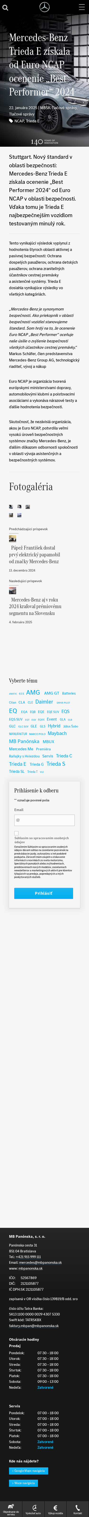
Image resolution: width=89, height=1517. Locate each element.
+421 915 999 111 (28, 1256)
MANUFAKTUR (18, 734)
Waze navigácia (24, 1483)
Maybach (57, 733)
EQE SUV (53, 712)
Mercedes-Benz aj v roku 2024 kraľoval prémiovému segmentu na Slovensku (35, 606)
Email (18, 809)
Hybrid (54, 726)
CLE (30, 702)
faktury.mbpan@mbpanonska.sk (34, 1325)
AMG (33, 692)
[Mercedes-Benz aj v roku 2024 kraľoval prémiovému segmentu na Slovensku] (44, 590)
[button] (82, 7)
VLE (42, 772)
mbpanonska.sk (30, 1268)
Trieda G (37, 764)
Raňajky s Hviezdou (24, 756)
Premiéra (43, 749)
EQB (33, 712)
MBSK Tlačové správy (58, 108)
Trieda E (32, 121)
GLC (12, 726)
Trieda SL (16, 771)
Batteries (69, 693)
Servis (47, 756)
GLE (34, 726)
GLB (70, 720)
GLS (43, 726)
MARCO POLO (37, 734)
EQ (13, 710)
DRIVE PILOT (63, 703)
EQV (34, 720)
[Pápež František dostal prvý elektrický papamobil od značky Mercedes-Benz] (44, 538)
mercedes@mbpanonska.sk (40, 1262)
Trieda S (56, 764)
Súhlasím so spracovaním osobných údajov (41, 840)
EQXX (41, 720)
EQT (27, 720)
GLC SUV (23, 726)
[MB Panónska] (44, 7)
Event (52, 719)
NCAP (19, 121)
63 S (21, 694)
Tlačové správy (21, 114)
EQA (24, 711)
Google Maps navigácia (29, 1471)
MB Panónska (24, 741)
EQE (41, 711)
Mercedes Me (21, 749)
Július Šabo (70, 726)
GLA (63, 719)
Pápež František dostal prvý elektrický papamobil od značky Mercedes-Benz (34, 554)
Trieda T (32, 772)
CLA (22, 702)
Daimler (44, 701)
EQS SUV (16, 719)
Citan (12, 702)
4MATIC (13, 694)
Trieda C (64, 755)
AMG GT (51, 693)
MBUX (48, 741)
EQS (65, 711)
